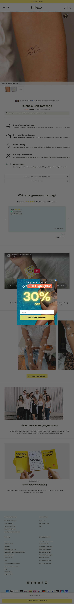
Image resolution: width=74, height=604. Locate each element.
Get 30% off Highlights (37, 317)
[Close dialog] (56, 280)
